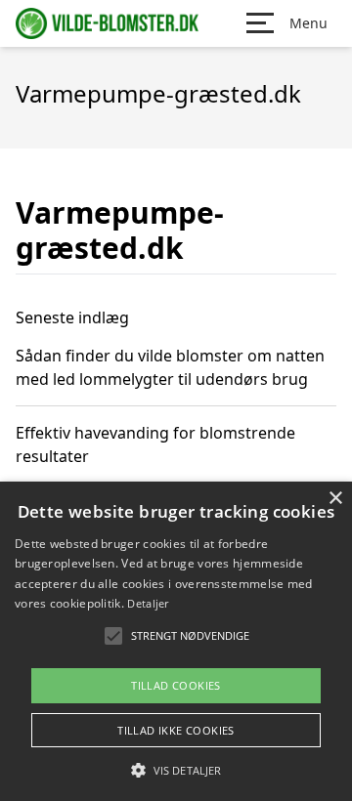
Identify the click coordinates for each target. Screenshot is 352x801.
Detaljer (147, 603)
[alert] (176, 641)
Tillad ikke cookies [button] (176, 730)
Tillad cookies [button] (176, 685)
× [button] (335, 498)
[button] (176, 770)
